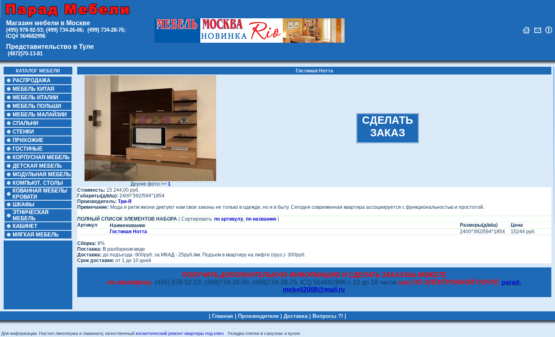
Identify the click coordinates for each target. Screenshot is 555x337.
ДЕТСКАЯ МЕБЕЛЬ (37, 166)
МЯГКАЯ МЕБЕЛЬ (36, 235)
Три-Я (125, 201)
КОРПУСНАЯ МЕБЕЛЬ (41, 157)
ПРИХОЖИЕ (28, 140)
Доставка (296, 316)
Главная (222, 316)
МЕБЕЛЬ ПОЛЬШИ (37, 106)
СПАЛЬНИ (25, 123)
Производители (258, 316)
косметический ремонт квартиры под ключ (180, 333)
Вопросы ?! (327, 316)
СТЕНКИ (23, 132)
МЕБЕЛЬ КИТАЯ (33, 89)
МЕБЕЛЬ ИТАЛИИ (35, 97)
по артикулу (228, 219)
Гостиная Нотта (128, 231)
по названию (261, 219)
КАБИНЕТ (25, 226)
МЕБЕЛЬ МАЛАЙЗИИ (40, 115)
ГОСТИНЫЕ (28, 149)
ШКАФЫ (24, 204)
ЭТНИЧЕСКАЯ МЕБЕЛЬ (30, 215)
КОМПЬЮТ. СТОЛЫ (38, 183)
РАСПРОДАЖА (31, 80)
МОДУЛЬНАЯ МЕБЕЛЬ (42, 174)
